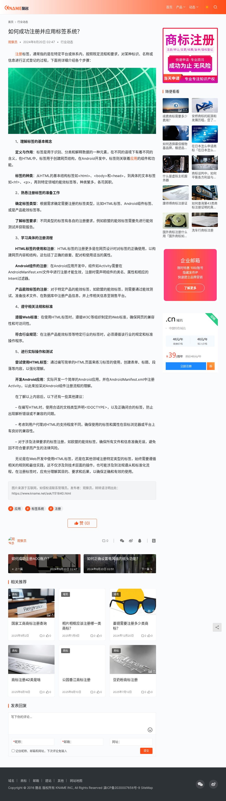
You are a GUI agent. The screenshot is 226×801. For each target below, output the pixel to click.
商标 (14, 594)
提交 (146, 750)
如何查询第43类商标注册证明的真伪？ (204, 205)
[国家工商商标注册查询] (31, 603)
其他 (61, 780)
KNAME (61, 788)
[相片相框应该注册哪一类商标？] (82, 603)
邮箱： (67, 742)
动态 (192, 7)
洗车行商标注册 (202, 230)
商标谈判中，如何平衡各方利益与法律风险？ (204, 175)
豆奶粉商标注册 (125, 679)
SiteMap (147, 788)
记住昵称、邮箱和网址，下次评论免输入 (41, 751)
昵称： (18, 742)
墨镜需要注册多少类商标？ (130, 625)
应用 (133, 158)
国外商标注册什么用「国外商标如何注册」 (175, 234)
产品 (179, 7)
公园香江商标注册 (76, 679)
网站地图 (76, 780)
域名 (65, 594)
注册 (18, 54)
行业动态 (67, 42)
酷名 (38, 788)
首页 (169, 7)
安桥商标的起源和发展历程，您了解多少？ (204, 118)
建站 (48, 780)
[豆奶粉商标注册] (133, 659)
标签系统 (38, 508)
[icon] (200, 784)
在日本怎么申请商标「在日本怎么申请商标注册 (204, 148)
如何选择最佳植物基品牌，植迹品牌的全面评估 (175, 146)
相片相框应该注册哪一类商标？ (81, 625)
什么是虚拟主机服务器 (175, 178)
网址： (116, 742)
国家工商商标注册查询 (29, 623)
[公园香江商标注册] (82, 659)
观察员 (12, 42)
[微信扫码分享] (122, 541)
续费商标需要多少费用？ (175, 118)
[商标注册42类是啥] (31, 659)
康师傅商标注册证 (175, 203)
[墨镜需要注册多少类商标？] (133, 603)
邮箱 (36, 780)
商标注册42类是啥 (26, 679)
